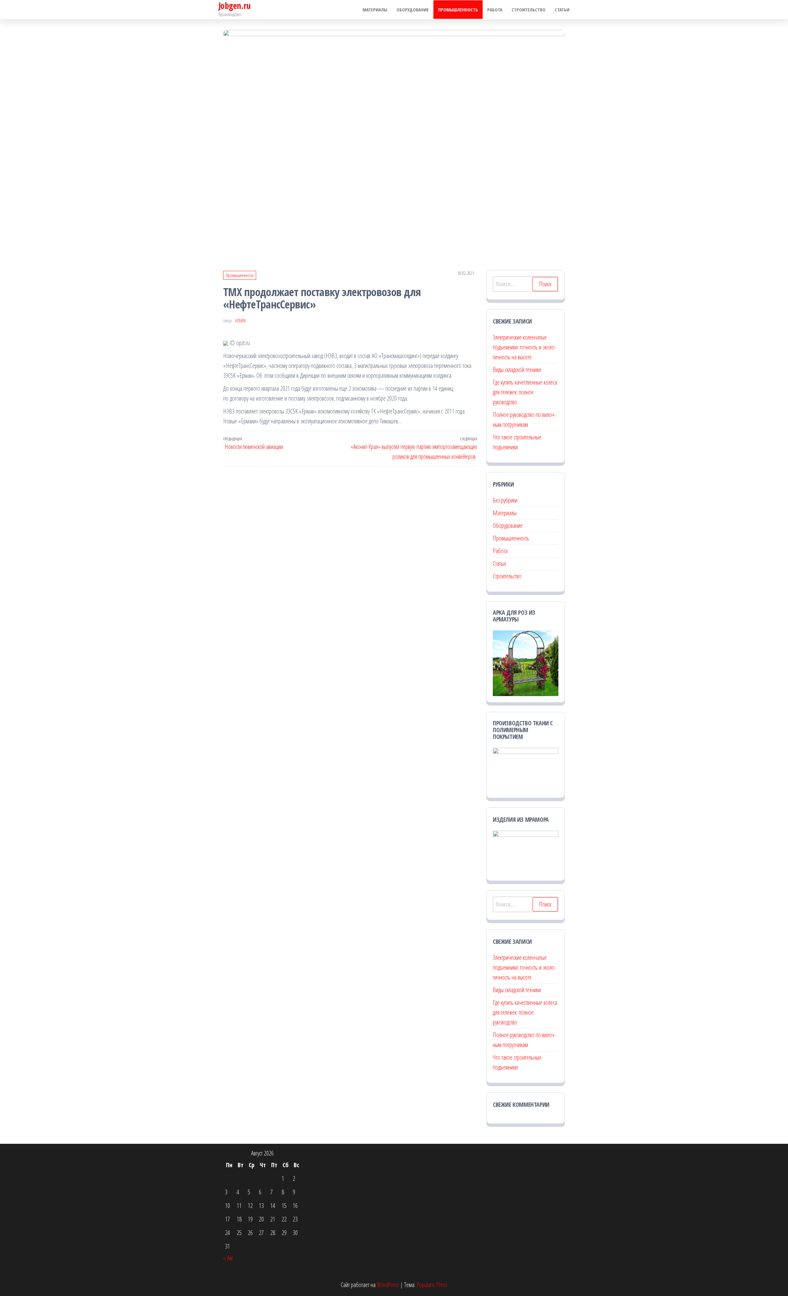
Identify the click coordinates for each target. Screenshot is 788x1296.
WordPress (388, 1285)
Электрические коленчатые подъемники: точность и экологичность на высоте (524, 347)
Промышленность (458, 9)
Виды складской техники (517, 369)
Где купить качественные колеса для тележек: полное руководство (525, 392)
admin (240, 321)
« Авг (228, 1258)
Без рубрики (505, 500)
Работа (494, 9)
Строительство (528, 9)
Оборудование (412, 9)
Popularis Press (431, 1285)
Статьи (562, 9)
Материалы (375, 9)
